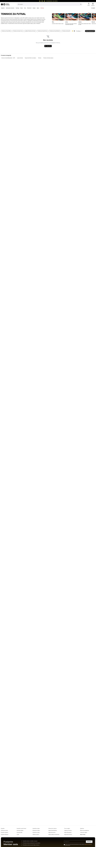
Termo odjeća (67, 828)
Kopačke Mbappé (4, 834)
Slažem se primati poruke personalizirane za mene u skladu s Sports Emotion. (78, 845)
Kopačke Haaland (4, 832)
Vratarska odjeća (83, 832)
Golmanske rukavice (52, 828)
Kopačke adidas (20, 830)
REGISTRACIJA (89, 841)
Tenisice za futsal (4, 830)
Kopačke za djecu (36, 828)
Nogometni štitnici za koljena (30, 57)
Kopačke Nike (19, 832)
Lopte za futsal (20, 57)
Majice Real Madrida (52, 830)
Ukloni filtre (48, 46)
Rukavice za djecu (36, 830)
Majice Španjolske (67, 832)
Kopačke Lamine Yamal (21, 828)
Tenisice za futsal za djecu (48, 57)
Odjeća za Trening (68, 830)
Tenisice (39, 57)
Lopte (18, 834)
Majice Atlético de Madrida (53, 834)
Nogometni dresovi (68, 834)
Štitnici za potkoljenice (84, 830)
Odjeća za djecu (36, 834)
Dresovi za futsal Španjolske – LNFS (8, 57)
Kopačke (2, 828)
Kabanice (82, 828)
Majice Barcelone (51, 832)
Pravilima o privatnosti (88, 844)
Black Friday (82, 834)
